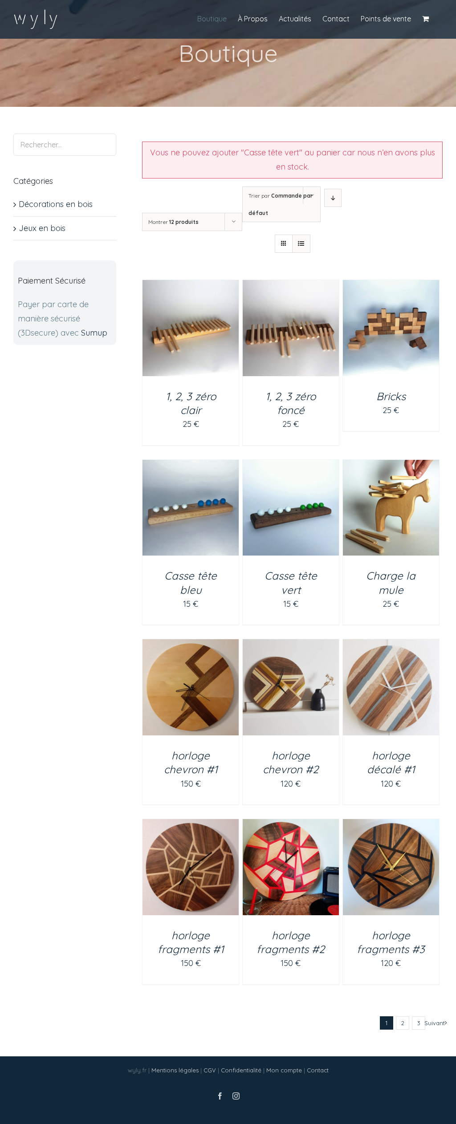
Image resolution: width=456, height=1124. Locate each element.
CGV (210, 1070)
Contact (318, 1070)
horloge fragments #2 (290, 942)
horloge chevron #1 (191, 762)
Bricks (391, 396)
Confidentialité (241, 1070)
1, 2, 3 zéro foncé (290, 403)
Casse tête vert (291, 582)
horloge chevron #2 (290, 762)
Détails (195, 335)
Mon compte (284, 1070)
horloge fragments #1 (191, 942)
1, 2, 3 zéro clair (191, 403)
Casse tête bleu (190, 582)
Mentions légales (175, 1070)
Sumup (94, 333)
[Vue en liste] (301, 243)
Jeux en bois (42, 228)
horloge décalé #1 (391, 762)
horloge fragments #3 (391, 942)
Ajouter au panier (188, 325)
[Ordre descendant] (333, 198)
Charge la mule (390, 582)
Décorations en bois (56, 204)
